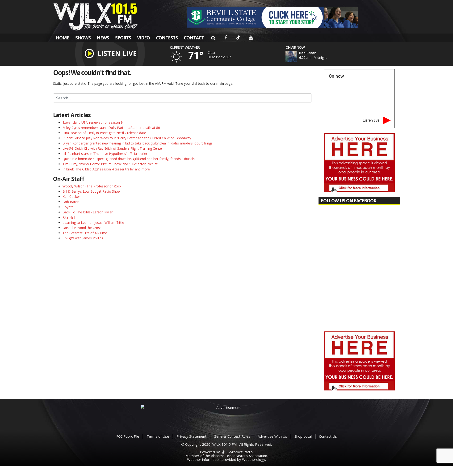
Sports (123, 38)
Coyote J (69, 207)
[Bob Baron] (296, 56)
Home (62, 38)
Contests (167, 38)
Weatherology (253, 459)
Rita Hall (69, 217)
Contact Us (328, 436)
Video (143, 38)
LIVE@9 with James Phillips (83, 238)
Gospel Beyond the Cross (82, 227)
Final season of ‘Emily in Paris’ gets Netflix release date (104, 133)
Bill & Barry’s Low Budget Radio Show (92, 191)
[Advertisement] (272, 17)
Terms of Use (158, 436)
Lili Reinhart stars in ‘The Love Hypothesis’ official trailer (105, 153)
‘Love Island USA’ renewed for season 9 (93, 122)
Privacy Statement (191, 436)
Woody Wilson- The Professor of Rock (92, 186)
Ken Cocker (71, 196)
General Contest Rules (232, 436)
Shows (83, 38)
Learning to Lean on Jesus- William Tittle (93, 222)
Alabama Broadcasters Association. (239, 455)
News (103, 38)
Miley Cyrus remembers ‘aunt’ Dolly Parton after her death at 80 (111, 127)
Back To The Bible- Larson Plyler (88, 212)
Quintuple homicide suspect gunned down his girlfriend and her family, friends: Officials (129, 159)
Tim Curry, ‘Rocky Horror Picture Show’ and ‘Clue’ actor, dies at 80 (112, 164)
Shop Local (303, 436)
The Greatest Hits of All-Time (85, 233)
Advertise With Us (272, 436)
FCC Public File (127, 436)
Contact (194, 38)
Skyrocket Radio (239, 451)
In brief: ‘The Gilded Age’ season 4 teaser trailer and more (106, 169)
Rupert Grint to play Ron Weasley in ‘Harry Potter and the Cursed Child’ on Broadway (127, 138)
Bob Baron (71, 201)
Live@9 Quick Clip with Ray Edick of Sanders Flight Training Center (113, 148)
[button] (213, 38)
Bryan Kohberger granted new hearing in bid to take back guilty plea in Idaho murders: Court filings (138, 143)
